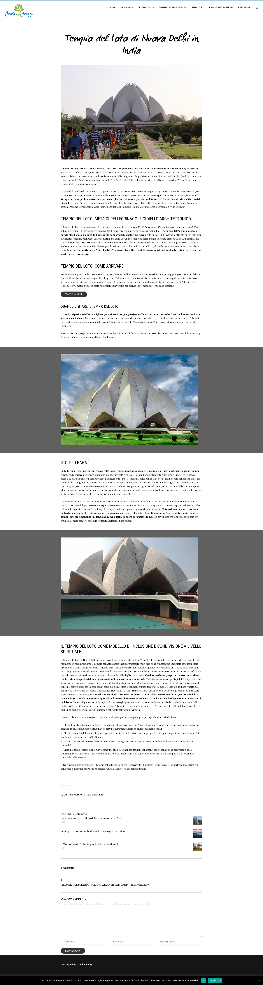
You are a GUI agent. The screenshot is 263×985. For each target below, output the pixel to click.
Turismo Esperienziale (172, 7)
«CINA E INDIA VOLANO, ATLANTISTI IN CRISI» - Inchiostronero (111, 884)
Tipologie (197, 7)
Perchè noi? (244, 7)
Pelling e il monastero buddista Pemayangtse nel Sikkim (94, 831)
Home (112, 7)
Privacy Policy (68, 964)
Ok (203, 980)
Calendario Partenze (221, 7)
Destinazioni (145, 7)
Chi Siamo (125, 7)
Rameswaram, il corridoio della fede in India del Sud (91, 818)
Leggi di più (215, 980)
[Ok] (259, 980)
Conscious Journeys (73, 794)
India (100, 794)
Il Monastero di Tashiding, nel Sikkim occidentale (90, 844)
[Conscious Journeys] (20, 11)
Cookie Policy (85, 964)
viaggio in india (73, 294)
